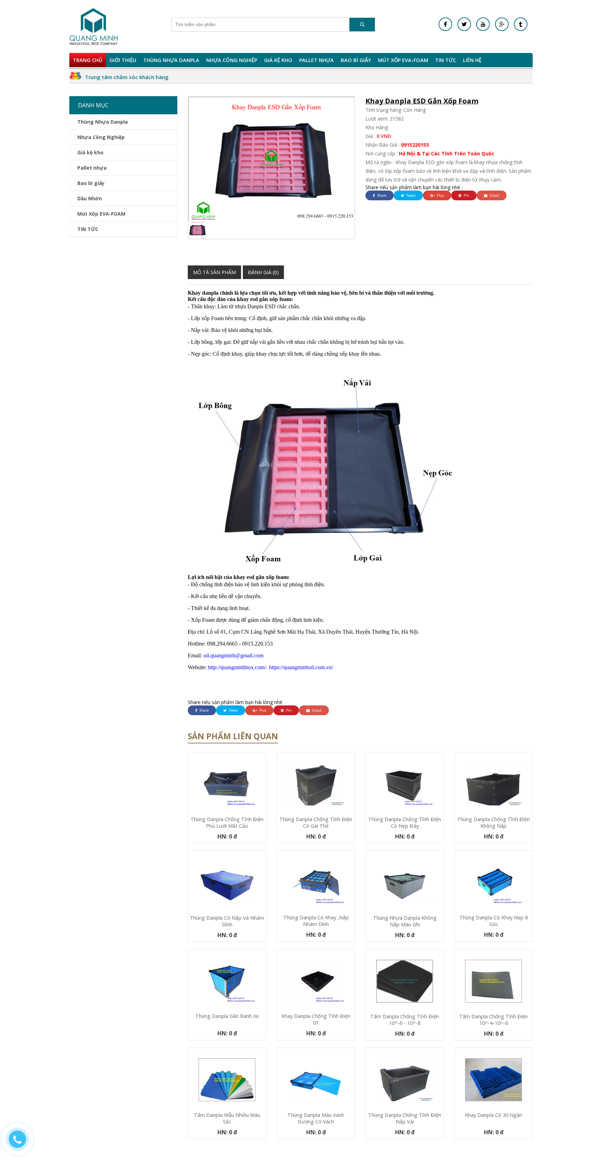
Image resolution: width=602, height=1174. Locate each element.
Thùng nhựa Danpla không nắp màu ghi (405, 921)
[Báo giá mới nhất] (21, 1143)
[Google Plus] (502, 24)
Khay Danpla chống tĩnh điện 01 (315, 1019)
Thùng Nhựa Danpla (171, 60)
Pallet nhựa (316, 60)
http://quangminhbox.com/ (227, 667)
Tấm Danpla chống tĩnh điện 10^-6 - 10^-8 (404, 1019)
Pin (466, 195)
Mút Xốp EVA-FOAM (403, 60)
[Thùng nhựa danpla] (93, 26)
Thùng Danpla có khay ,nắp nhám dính (316, 920)
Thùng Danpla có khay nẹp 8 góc (494, 920)
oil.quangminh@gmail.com (225, 655)
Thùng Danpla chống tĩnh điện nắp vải (404, 1118)
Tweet (410, 195)
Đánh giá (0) (263, 272)
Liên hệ (472, 60)
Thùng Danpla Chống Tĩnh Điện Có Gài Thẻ (315, 822)
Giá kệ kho (278, 60)
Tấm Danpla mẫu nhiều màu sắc (227, 1118)
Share (381, 195)
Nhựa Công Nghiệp (231, 60)
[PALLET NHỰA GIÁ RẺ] (520, 24)
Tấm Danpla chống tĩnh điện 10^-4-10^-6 (493, 1019)
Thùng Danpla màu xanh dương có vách (315, 1118)
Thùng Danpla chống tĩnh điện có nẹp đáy (404, 822)
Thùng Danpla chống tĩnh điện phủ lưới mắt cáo (227, 822)
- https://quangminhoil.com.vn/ (299, 667)
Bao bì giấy (356, 60)
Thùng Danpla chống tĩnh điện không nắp (493, 822)
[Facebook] (445, 24)
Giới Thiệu (122, 60)
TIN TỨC (445, 60)
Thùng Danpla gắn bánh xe (227, 1016)
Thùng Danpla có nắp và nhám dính (227, 921)
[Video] (483, 24)
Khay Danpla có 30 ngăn (493, 1115)
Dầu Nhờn (89, 198)
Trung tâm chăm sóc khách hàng (127, 77)
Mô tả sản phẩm (214, 272)
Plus (440, 195)
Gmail (493, 195)
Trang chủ (87, 60)
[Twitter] (464, 24)
